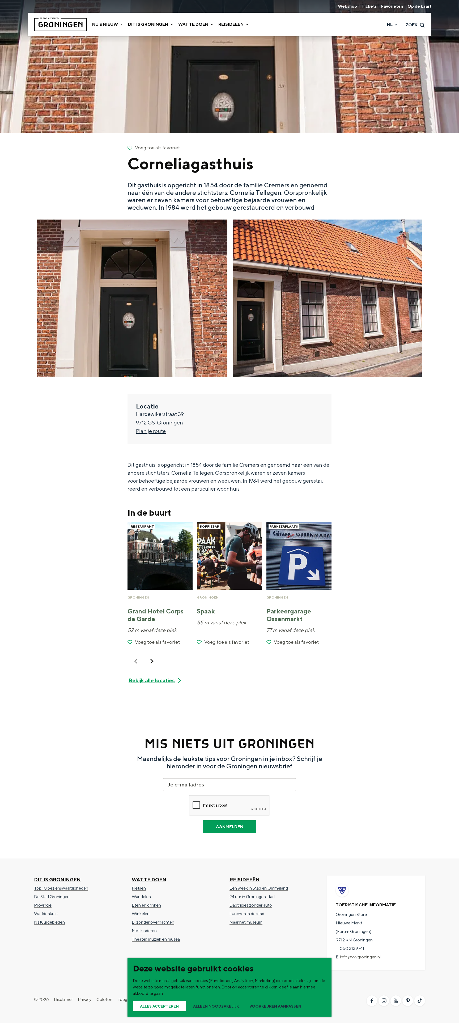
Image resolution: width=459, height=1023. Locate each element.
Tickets (369, 6)
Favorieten (392, 6)
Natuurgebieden (49, 922)
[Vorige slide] (136, 661)
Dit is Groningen (57, 879)
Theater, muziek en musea (156, 939)
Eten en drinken (146, 905)
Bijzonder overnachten (153, 922)
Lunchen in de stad (247, 913)
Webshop (347, 6)
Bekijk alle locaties (152, 680)
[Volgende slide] (152, 661)
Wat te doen (149, 879)
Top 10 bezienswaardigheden (61, 888)
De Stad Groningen (52, 896)
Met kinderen (144, 930)
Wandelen (141, 896)
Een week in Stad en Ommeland (259, 888)
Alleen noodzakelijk (216, 1006)
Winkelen (141, 913)
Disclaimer (63, 999)
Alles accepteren (159, 1006)
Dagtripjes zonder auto (251, 905)
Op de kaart (419, 6)
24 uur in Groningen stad (252, 896)
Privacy (84, 999)
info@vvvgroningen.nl (360, 956)
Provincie (43, 905)
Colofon (104, 999)
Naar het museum (246, 922)
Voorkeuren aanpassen (275, 1006)
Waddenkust (46, 913)
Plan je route (151, 431)
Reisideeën (245, 879)
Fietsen (139, 888)
